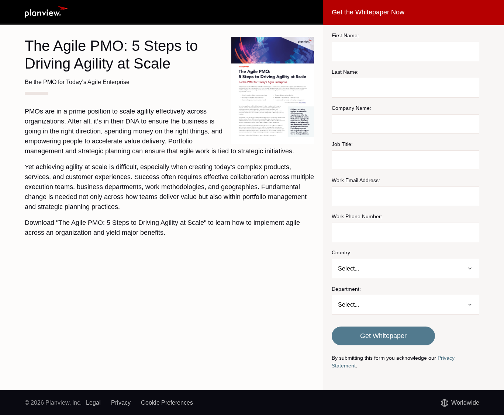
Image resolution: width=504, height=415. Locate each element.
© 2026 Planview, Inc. (53, 403)
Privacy (121, 403)
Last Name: (345, 72)
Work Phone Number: (357, 216)
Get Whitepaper (383, 335)
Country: (342, 252)
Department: (346, 289)
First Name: (345, 35)
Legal (93, 403)
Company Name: (351, 108)
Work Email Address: (356, 180)
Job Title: (342, 144)
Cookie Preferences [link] (167, 403)
